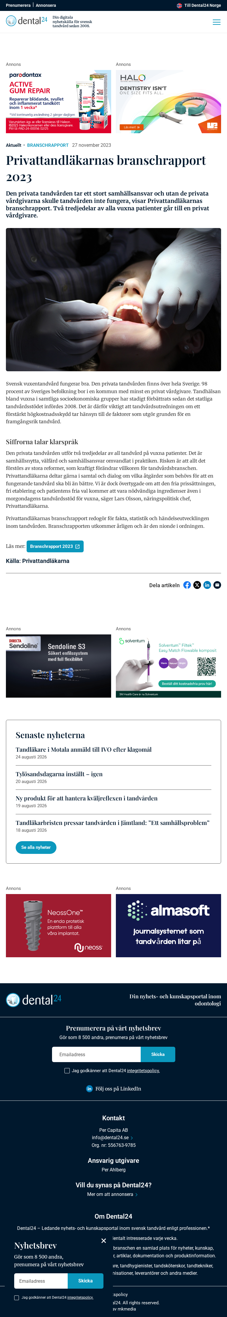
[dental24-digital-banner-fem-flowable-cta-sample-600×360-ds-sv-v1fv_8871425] (168, 666)
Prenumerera (18, 5)
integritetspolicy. (143, 1070)
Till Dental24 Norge (202, 5)
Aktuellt (13, 145)
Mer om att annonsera (110, 1194)
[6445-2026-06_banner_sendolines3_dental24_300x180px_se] (58, 666)
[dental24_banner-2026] (168, 925)
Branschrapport (48, 145)
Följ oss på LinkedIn (118, 1089)
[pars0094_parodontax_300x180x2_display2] (58, 101)
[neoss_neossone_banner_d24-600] (58, 925)
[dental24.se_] (168, 101)
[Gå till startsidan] (33, 999)
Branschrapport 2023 (51, 546)
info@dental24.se (110, 1137)
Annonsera (46, 5)
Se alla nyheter (36, 847)
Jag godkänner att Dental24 (116, 1070)
